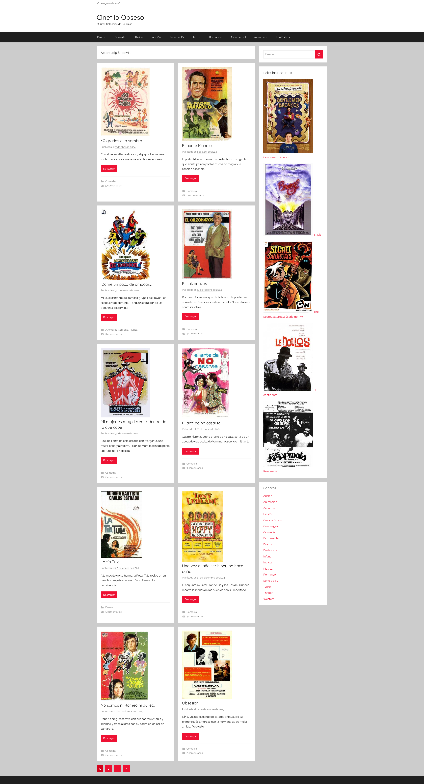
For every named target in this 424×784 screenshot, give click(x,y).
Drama (101, 37)
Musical (134, 329)
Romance (215, 37)
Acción (156, 37)
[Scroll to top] (418, 778)
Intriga (267, 562)
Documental (238, 37)
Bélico (267, 514)
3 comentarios (194, 467)
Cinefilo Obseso (120, 17)
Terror (197, 37)
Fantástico (283, 37)
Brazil (317, 234)
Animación (270, 502)
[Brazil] (288, 234)
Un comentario (195, 195)
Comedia (120, 37)
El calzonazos (194, 283)
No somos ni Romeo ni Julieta (128, 705)
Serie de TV (176, 37)
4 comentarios (194, 616)
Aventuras (260, 37)
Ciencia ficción (272, 520)
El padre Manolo (197, 145)
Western (268, 599)
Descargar (109, 168)
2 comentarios (113, 477)
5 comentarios (113, 185)
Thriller (139, 37)
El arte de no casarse (201, 422)
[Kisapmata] (288, 466)
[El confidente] (288, 390)
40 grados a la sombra (121, 140)
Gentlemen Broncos (276, 157)
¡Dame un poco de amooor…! (126, 284)
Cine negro (270, 526)
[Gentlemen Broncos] (288, 152)
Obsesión (190, 702)
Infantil (267, 556)
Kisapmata (270, 471)
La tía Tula (110, 561)
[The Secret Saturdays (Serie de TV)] (288, 311)
